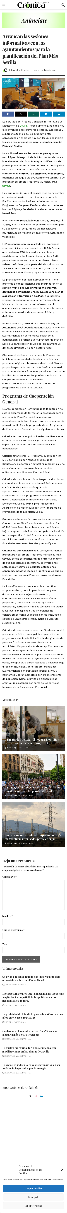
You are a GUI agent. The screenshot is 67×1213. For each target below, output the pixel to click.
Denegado (33, 1197)
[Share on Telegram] (46, 114)
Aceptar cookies (33, 1188)
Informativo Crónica (19, 70)
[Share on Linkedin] (59, 114)
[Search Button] (63, 4)
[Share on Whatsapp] (33, 114)
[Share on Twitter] (21, 114)
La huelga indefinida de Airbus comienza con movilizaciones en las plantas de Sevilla (33, 789)
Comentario (9, 876)
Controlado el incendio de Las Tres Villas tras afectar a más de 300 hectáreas (29, 1032)
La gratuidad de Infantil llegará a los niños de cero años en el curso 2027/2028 (32, 741)
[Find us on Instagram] (36, 1096)
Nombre (7, 916)
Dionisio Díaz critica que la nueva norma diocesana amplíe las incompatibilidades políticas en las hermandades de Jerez (33, 997)
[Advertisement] (33, 1138)
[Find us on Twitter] (30, 1096)
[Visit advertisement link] (33, 23)
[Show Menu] (3, 4)
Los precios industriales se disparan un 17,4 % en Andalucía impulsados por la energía (33, 837)
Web (4, 944)
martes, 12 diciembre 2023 (45, 70)
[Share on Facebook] (8, 114)
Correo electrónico (13, 929)
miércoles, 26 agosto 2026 (19, 795)
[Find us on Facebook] (25, 1096)
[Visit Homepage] (33, 5)
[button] (62, 1169)
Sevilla (24, 125)
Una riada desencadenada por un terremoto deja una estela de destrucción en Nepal (31, 978)
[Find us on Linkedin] (41, 1096)
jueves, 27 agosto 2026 (17, 747)
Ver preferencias (33, 1205)
